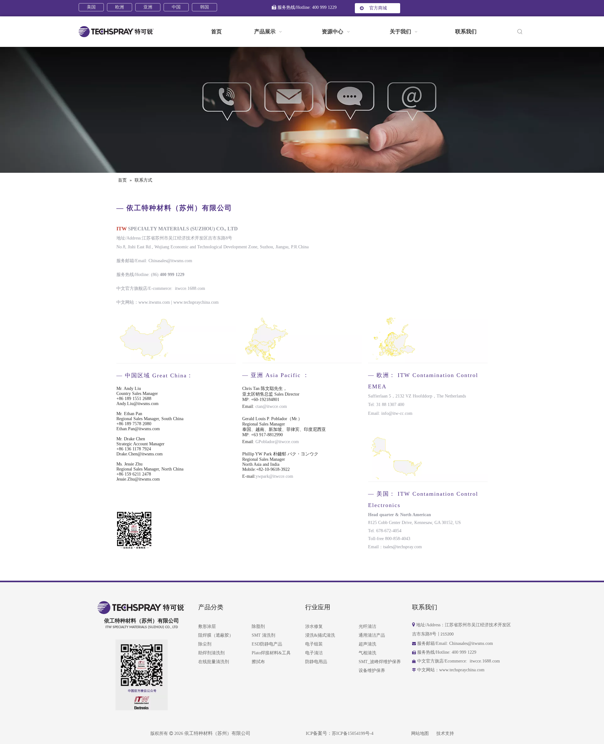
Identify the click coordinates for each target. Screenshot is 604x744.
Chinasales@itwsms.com (170, 260)
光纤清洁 (367, 626)
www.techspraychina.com (196, 302)
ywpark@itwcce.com (274, 476)
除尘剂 (204, 644)
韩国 (204, 7)
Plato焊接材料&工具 (271, 653)
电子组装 (314, 644)
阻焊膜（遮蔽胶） (215, 635)
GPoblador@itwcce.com (277, 441)
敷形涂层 (207, 626)
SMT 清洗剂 (263, 635)
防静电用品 (316, 661)
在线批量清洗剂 (213, 661)
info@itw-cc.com (396, 413)
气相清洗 (367, 653)
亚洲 (147, 7)
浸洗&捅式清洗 (320, 635)
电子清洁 (314, 653)
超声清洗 (367, 644)
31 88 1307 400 (390, 404)
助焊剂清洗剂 (211, 653)
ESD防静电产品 (267, 644)
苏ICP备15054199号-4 (352, 733)
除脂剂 (258, 626)
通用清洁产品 (372, 635)
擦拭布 (258, 661)
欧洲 (119, 7)
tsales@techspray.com (402, 546)
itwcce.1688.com (190, 288)
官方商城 (377, 8)
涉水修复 (314, 626)
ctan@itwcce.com (272, 406)
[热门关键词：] (519, 31)
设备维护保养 (372, 670)
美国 (91, 7)
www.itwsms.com (154, 302)
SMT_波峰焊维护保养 (380, 661)
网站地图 (420, 733)
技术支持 (445, 733)
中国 (176, 7)
